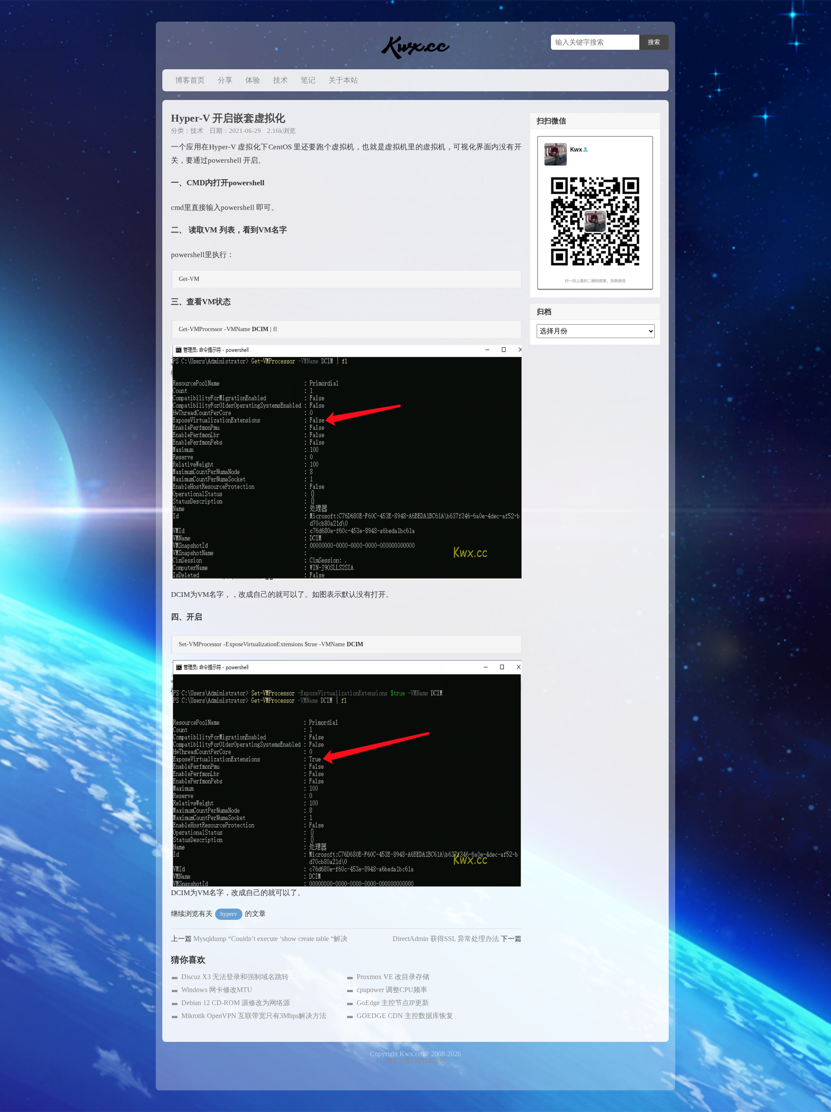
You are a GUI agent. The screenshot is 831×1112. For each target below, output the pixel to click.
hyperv (228, 914)
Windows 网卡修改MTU (216, 989)
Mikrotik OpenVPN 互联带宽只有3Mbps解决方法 (253, 1015)
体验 (252, 80)
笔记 (308, 80)
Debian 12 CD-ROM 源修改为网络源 (235, 1002)
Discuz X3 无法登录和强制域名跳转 (235, 976)
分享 (225, 80)
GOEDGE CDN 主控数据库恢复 (405, 1015)
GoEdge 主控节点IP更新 (393, 1002)
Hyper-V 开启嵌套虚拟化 (228, 118)
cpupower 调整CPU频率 (392, 989)
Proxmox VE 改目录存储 (393, 976)
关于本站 (343, 80)
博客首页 (190, 80)
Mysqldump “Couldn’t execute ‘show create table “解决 (270, 938)
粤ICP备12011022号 (415, 1060)
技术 (280, 80)
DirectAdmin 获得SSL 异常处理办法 (446, 938)
